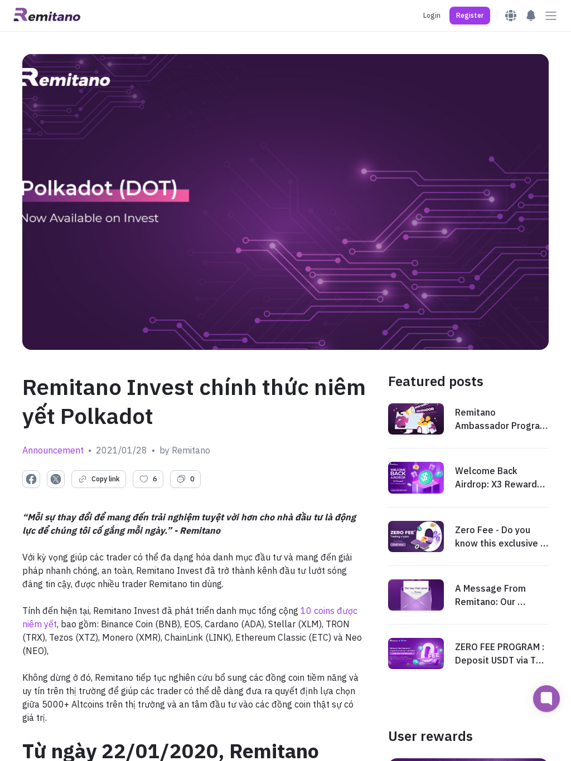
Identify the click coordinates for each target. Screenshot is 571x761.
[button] (469, 16)
